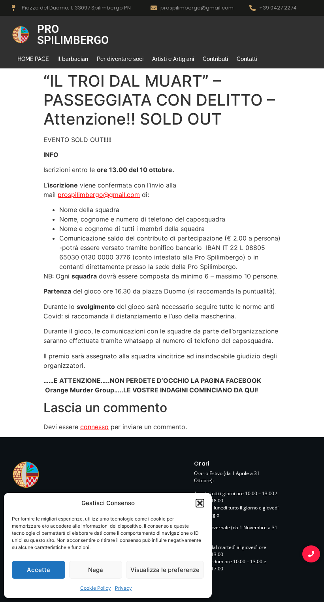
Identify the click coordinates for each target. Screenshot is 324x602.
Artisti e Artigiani (173, 59)
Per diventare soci (120, 59)
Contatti (247, 59)
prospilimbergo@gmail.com (99, 195)
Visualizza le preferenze (165, 570)
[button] (200, 503)
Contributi (215, 59)
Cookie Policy (95, 588)
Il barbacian (72, 59)
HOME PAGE (33, 59)
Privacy (123, 588)
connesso (94, 427)
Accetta (38, 570)
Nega (95, 570)
